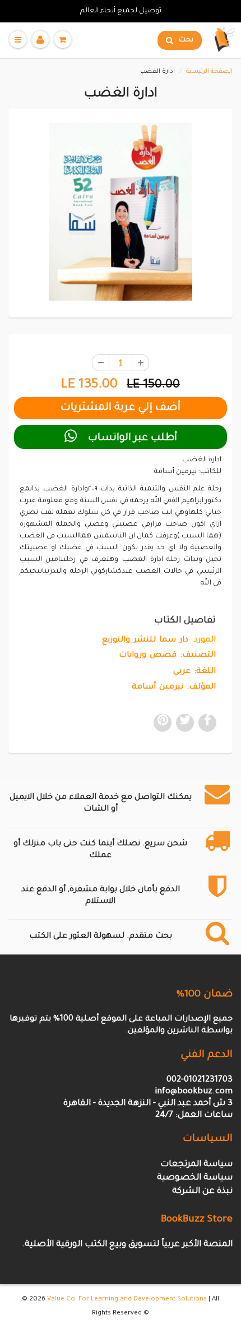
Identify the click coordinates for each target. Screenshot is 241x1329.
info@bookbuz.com (194, 1092)
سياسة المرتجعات (196, 1164)
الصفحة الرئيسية (209, 71)
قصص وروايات (148, 655)
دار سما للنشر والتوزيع (145, 640)
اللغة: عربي (194, 671)
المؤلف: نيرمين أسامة (174, 687)
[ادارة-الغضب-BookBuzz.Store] (120, 211)
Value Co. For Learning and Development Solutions (127, 1299)
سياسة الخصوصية (195, 1178)
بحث (186, 40)
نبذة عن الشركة (202, 1191)
